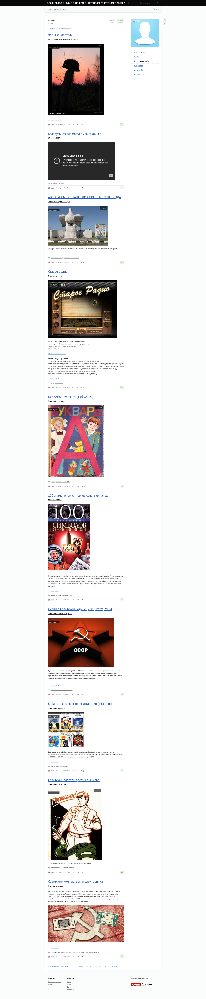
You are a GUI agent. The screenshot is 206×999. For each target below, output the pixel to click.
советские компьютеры (65, 952)
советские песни (56, 690)
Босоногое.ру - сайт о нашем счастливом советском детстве (86, 3)
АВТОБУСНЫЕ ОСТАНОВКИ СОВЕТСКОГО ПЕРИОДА (84, 197)
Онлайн (56, 9)
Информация (139, 52)
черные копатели (56, 120)
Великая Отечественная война (62, 39)
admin (52, 124)
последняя (114, 966)
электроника (89, 952)
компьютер (54, 952)
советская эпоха (67, 595)
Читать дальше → (54, 378)
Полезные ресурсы (56, 276)
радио (52, 383)
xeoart (150, 984)
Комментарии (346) (65, 28)
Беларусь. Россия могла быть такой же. (75, 134)
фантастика (54, 766)
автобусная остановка (72, 258)
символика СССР (56, 595)
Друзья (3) (138, 70)
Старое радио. (58, 271)
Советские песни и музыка (60, 613)
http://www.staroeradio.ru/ (57, 354)
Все (50, 9)
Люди (68, 987)
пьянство (65, 867)
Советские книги (55, 708)
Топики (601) (53, 28)
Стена (136, 56)
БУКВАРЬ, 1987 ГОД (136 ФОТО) (70, 397)
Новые (64, 9)
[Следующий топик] (164, 23)
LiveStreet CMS (143, 978)
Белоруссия (54, 183)
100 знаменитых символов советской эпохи (79, 495)
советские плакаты (56, 867)
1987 (68, 482)
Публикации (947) (141, 61)
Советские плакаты (57, 784)
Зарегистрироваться (146, 3)
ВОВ (63, 120)
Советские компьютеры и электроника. (75, 881)
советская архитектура (58, 258)
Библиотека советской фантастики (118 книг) (80, 704)
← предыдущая (53, 966)
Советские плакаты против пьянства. (74, 780)
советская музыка (66, 690)
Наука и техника (55, 886)
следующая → (65, 966)
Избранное (138, 65)
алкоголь (72, 867)
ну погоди (96, 952)
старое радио (59, 383)
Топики (69, 982)
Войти (157, 3)
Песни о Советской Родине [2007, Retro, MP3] (80, 609)
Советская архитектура (59, 201)
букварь (53, 482)
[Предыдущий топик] (164, 19)
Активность (139, 74)
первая (80, 966)
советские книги (63, 766)
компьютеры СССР (79, 952)
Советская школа (56, 401)
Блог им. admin (55, 137)
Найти (157, 9)
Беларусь (61, 183)
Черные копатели (60, 35)
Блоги (69, 984)
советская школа (61, 482)
